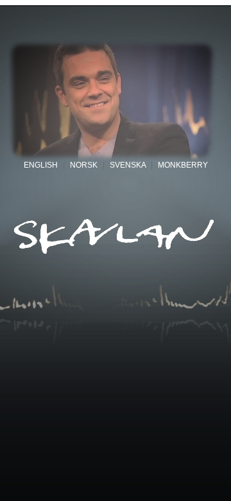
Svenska (128, 165)
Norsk (84, 165)
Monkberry (183, 165)
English (41, 165)
